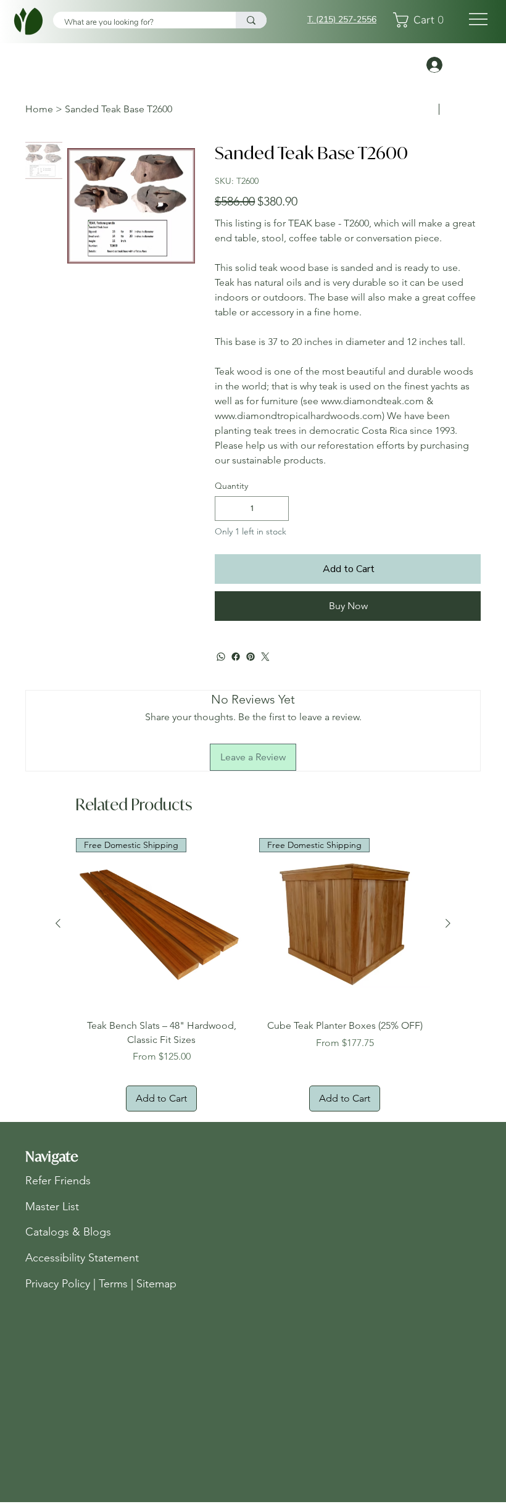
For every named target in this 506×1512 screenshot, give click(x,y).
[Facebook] (236, 656)
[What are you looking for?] (251, 20)
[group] (253, 974)
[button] (421, 20)
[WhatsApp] (221, 656)
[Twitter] (265, 656)
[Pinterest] (250, 656)
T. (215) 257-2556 (341, 19)
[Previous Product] (58, 923)
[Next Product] (448, 923)
